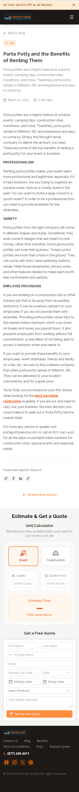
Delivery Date (23, 682)
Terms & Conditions (16, 746)
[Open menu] (72, 17)
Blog (27, 741)
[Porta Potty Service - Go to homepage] (18, 17)
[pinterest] (31, 762)
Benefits (42, 741)
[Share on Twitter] (6, 478)
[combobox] (57, 673)
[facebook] (6, 762)
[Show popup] (69, 673)
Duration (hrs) (57, 575)
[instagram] (14, 762)
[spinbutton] (23, 583)
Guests (20, 575)
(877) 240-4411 (18, 753)
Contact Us (10, 741)
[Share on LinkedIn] (20, 478)
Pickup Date (56, 682)
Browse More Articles (42, 495)
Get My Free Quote (27, 714)
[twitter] (22, 762)
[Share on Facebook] (13, 478)
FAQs (39, 746)
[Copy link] (28, 478)
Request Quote (60, 746)
